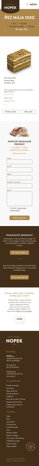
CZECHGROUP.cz (19, 461)
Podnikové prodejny (12, 385)
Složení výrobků (11, 446)
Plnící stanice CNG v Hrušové (15, 399)
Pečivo (8, 419)
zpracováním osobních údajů (18, 209)
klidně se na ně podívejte (24, 311)
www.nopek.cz (10, 376)
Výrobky (23, 23)
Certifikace (9, 396)
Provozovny (10, 388)
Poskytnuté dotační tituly (14, 402)
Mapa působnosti (11, 391)
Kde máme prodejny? (19, 252)
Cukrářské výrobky (16, 26)
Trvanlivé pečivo (11, 424)
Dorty (8, 430)
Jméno (9, 158)
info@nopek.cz (11, 371)
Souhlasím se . (18, 209)
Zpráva (9, 190)
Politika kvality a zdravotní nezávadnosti (14, 405)
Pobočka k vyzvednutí (13, 182)
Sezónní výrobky (11, 443)
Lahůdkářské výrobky (13, 441)
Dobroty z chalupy (12, 435)
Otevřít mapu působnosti (19, 277)
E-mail (9, 166)
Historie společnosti (12, 393)
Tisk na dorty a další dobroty (15, 438)
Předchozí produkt (10, 112)
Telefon (9, 174)
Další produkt (28, 112)
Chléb (8, 416)
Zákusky (31, 26)
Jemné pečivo (10, 422)
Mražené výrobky (11, 432)
